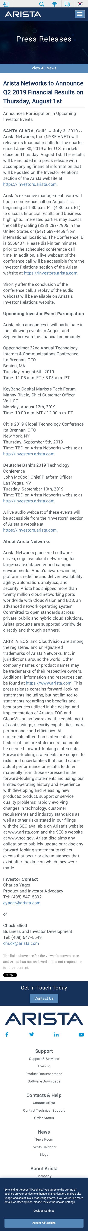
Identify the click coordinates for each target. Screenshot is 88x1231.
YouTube (81, 1034)
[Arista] (23, 14)
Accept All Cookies (44, 1223)
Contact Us (44, 999)
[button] (42, 4)
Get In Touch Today (44, 988)
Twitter (31, 1034)
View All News (44, 68)
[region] (44, 1204)
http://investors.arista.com (28, 454)
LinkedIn (56, 1034)
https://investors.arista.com (30, 184)
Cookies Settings (44, 1211)
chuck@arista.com (21, 943)
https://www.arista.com (49, 683)
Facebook (6, 1034)
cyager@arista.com (21, 903)
